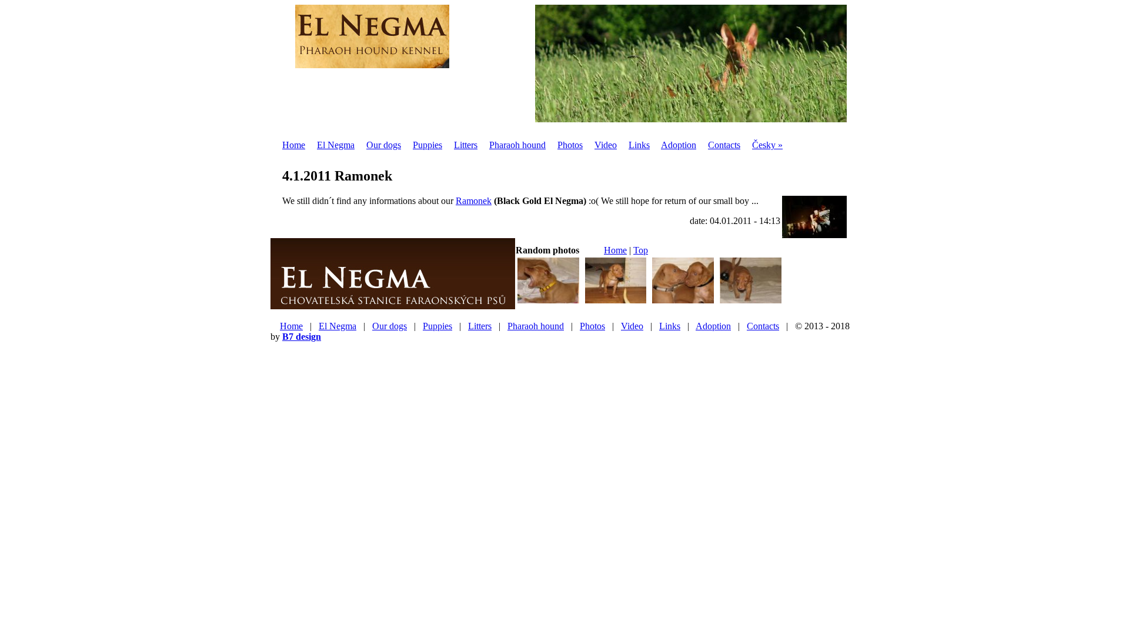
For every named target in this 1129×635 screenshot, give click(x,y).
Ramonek (474, 201)
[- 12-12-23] (548, 302)
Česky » (767, 145)
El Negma (336, 145)
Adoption (678, 145)
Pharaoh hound (517, 145)
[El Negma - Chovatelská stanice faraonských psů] (392, 304)
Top (640, 250)
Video (605, 145)
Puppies (427, 145)
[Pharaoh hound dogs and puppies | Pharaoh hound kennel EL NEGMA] (372, 61)
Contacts (724, 145)
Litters (465, 145)
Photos (570, 145)
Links (639, 145)
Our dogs (383, 145)
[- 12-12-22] (616, 302)
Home (293, 145)
